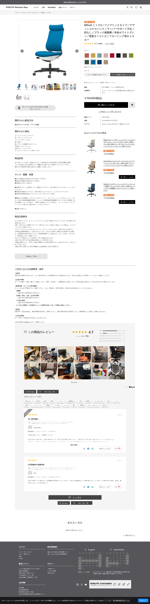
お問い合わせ (51, 573)
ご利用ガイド (27, 322)
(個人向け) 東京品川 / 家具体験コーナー (58, 552)
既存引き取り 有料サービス (26, 573)
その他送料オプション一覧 (26, 575)
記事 (43, 7)
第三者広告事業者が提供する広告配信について (32, 594)
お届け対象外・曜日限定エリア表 (28, 577)
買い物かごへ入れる (106, 105)
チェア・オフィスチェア (110, 124)
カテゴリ (36, 7)
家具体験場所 (52, 7)
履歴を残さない (130, 535)
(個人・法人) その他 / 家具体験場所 (57, 554)
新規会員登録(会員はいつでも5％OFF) (75, 2)
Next (77, 51)
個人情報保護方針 (24, 590)
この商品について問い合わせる (109, 112)
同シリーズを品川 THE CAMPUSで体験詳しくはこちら (35, 108)
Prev (22, 51)
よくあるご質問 (51, 571)
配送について (63, 7)
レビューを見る (109, 43)
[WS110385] (19, 87)
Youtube (85, 584)
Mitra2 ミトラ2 (124, 124)
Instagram (77, 584)
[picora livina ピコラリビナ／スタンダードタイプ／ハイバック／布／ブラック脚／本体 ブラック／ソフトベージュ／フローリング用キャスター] (92, 167)
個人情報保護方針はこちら (121, 600)
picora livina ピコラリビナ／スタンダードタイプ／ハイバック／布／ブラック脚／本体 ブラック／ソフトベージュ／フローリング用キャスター (119, 163)
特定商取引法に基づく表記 (26, 592)
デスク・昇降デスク (24, 554)
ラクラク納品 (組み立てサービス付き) (29, 568)
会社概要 (21, 587)
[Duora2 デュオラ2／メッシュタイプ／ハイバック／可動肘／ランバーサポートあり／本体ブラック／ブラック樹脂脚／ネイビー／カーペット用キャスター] (92, 190)
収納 (20, 556)
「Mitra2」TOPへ (31, 256)
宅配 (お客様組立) (24, 571)
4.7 (91, 332)
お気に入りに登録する (132, 105)
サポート (72, 7)
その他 (21, 558)
